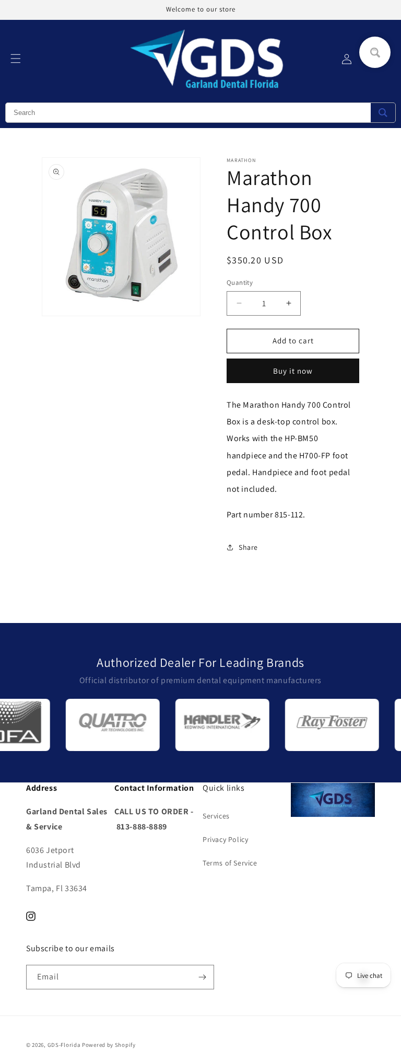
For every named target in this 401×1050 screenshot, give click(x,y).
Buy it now (293, 371)
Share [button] (248, 547)
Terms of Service (230, 863)
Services (216, 816)
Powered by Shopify (109, 1044)
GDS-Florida (64, 1044)
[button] (15, 58)
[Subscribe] (202, 977)
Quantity (240, 282)
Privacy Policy (225, 839)
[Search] (383, 112)
